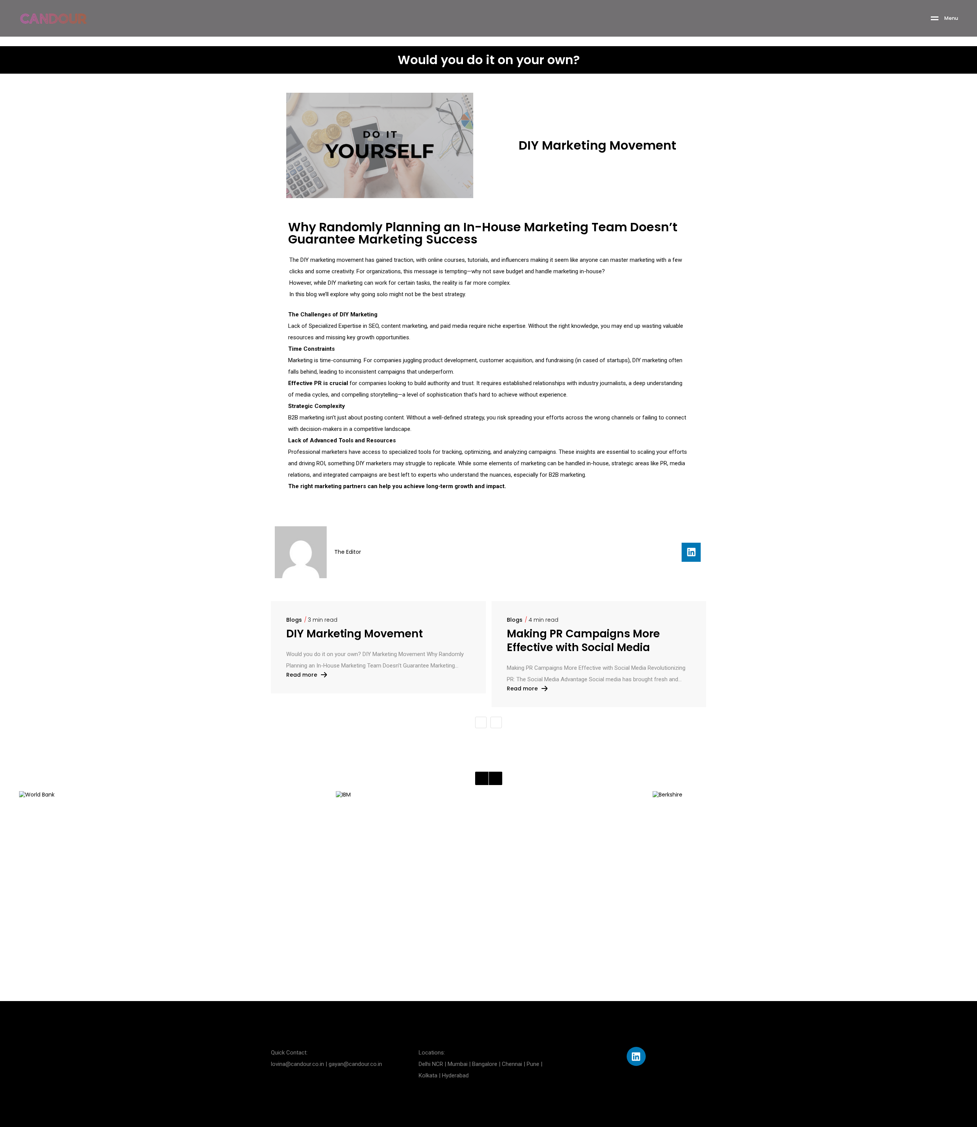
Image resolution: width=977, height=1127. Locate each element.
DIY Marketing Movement (354, 634)
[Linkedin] (691, 552)
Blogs (294, 619)
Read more (301, 674)
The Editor (347, 551)
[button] (481, 722)
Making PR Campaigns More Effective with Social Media (583, 641)
